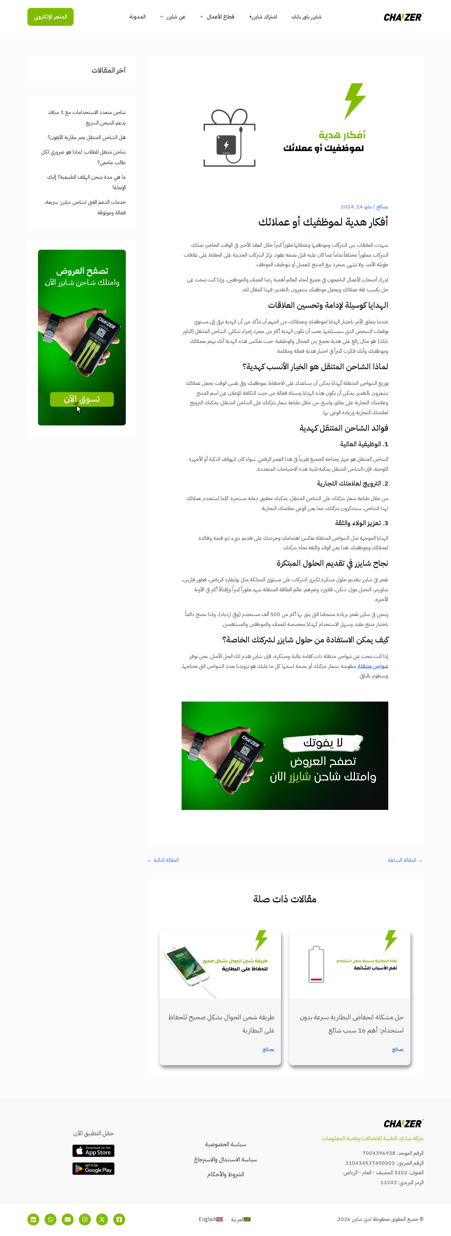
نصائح (382, 207)
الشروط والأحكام (225, 1174)
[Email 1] (68, 1219)
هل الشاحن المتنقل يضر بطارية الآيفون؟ (87, 137)
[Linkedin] (33, 1219)
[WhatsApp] (50, 1219)
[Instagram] (85, 1219)
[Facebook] (119, 1219)
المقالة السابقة (405, 860)
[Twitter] (102, 1219)
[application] (203, 16)
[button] (50, 17)
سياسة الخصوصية (225, 1144)
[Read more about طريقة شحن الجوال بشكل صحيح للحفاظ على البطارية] (220, 964)
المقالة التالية (163, 860)
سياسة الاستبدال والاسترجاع (225, 1159)
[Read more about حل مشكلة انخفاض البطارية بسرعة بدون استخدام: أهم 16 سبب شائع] (350, 964)
